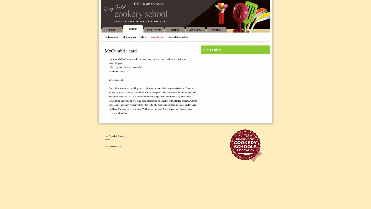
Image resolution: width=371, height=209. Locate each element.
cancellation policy (178, 37)
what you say (129, 37)
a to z (143, 37)
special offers (157, 37)
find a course (111, 37)
